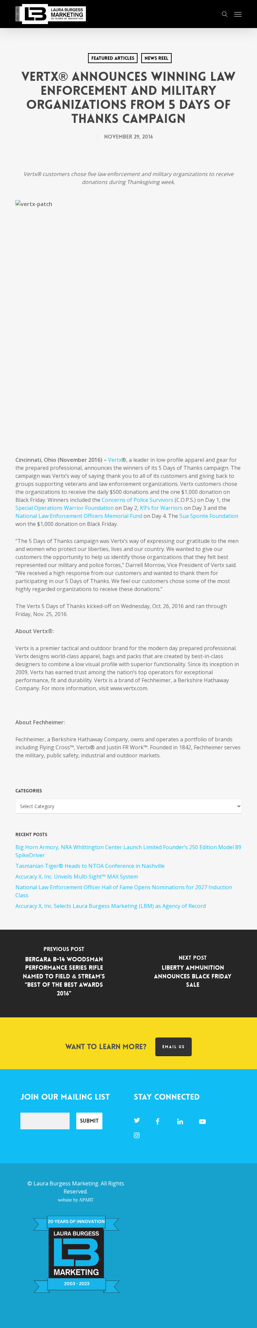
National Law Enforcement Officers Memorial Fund (78, 516)
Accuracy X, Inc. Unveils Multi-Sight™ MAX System (76, 876)
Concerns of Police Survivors (137, 500)
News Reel (156, 58)
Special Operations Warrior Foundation (64, 508)
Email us (173, 1047)
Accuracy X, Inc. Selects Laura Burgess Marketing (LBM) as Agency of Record (110, 906)
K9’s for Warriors (161, 508)
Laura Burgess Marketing (65, 1183)
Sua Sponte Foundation (208, 516)
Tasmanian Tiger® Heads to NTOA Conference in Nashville (90, 866)
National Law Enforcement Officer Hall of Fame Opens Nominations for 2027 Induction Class (123, 891)
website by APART (76, 1199)
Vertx (114, 459)
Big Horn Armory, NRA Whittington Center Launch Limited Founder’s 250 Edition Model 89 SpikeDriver (128, 851)
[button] (238, 14)
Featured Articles (112, 58)
